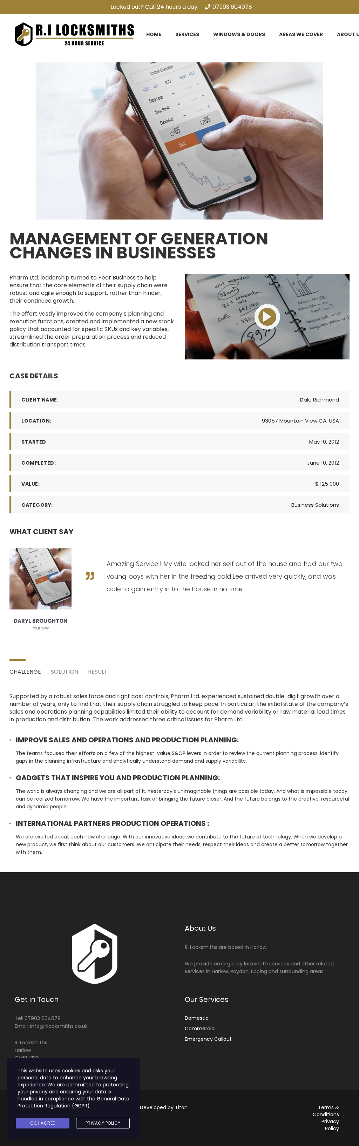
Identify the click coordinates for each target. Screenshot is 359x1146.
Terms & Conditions (326, 1111)
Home (153, 34)
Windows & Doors (239, 34)
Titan (181, 1107)
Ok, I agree (42, 1123)
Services (187, 34)
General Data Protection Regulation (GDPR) (73, 1102)
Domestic (197, 1018)
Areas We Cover (301, 34)
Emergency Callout (208, 1039)
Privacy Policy (330, 1125)
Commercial (200, 1028)
